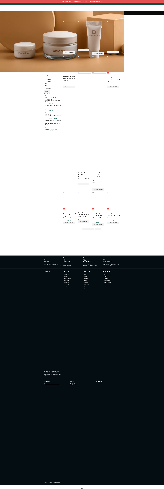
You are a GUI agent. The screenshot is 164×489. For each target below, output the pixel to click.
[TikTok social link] (119, 4)
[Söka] (111, 8)
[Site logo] (47, 8)
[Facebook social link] (116, 4)
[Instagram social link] (118, 4)
